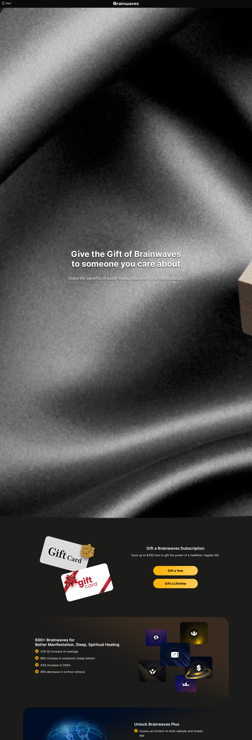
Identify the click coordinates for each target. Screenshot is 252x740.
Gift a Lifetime (175, 583)
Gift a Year (175, 570)
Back (8, 3)
